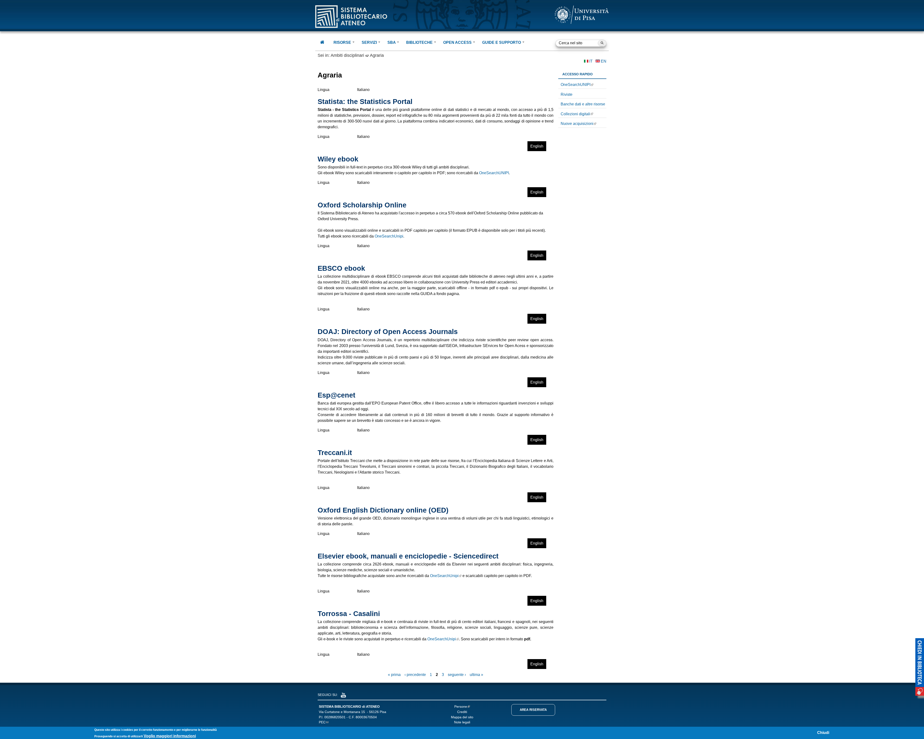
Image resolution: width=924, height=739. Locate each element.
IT (591, 61)
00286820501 (335, 717)
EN (603, 61)
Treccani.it (335, 452)
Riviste (566, 94)
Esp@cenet (336, 395)
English (536, 146)
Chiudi (823, 733)
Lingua (323, 90)
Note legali (462, 722)
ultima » (476, 675)
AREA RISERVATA (533, 710)
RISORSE (343, 42)
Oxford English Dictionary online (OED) (383, 510)
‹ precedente (415, 675)
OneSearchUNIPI (494, 173)
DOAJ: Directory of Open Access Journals (388, 331)
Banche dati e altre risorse (583, 104)
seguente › (457, 675)
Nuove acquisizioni (577, 124)
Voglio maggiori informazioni (170, 736)
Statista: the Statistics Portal (365, 101)
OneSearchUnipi (389, 236)
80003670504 (366, 717)
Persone (460, 706)
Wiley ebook (338, 159)
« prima (394, 675)
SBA (392, 42)
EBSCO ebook (341, 268)
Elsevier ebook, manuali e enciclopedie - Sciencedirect (408, 556)
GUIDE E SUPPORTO (502, 42)
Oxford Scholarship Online (362, 205)
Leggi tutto (514, 147)
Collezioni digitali (575, 114)
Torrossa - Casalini (349, 613)
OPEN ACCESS (458, 42)
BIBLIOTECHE (420, 42)
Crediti (462, 712)
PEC (322, 722)
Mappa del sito (462, 717)
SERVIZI (370, 42)
